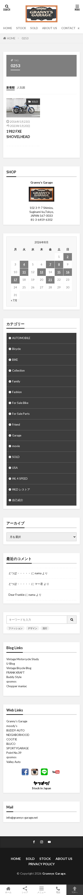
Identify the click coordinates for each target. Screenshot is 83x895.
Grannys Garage (54, 873)
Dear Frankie (16, 594)
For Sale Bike (20, 403)
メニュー (41, 892)
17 (15, 279)
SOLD (34, 28)
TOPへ (75, 892)
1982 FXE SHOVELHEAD (18, 134)
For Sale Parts (21, 413)
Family (16, 381)
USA (15, 467)
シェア (25, 892)
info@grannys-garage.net (22, 817)
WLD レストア (21, 489)
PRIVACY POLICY (42, 864)
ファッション (16, 628)
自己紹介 (17, 500)
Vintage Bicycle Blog (18, 668)
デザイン (32, 628)
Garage (16, 435)
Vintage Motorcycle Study (22, 659)
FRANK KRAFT (15, 672)
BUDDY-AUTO (15, 730)
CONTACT (68, 28)
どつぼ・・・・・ (20, 573)
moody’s (11, 726)
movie (16, 446)
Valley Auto (13, 762)
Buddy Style (13, 677)
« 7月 (14, 300)
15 (59, 272)
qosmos (11, 681)
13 (41, 272)
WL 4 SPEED (20, 478)
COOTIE (11, 739)
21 (50, 279)
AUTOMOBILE (21, 338)
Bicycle (16, 349)
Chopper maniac (16, 686)
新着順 (10, 87)
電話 (58, 892)
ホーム (8, 892)
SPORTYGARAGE (17, 748)
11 (24, 272)
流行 (45, 628)
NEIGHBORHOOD (17, 735)
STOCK (21, 28)
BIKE (15, 359)
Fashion (17, 392)
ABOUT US (49, 28)
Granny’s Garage (16, 721)
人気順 (21, 87)
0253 (25, 38)
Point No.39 (13, 752)
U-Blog (10, 663)
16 (67, 272)
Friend (16, 424)
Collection (18, 370)
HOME (7, 28)
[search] (72, 619)
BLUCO (11, 743)
